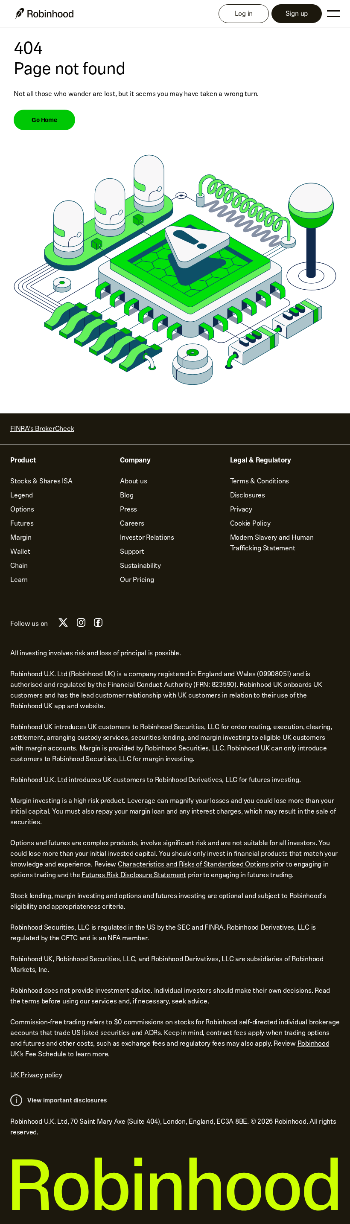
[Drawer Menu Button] (333, 13)
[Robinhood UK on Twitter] (63, 625)
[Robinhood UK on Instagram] (81, 624)
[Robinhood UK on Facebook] (98, 624)
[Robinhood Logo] (44, 13)
